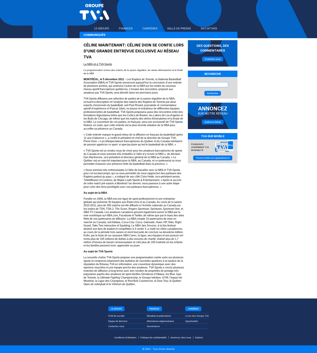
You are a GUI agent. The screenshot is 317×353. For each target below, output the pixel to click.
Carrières (150, 28)
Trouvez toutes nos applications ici (213, 158)
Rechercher (212, 93)
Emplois (199, 337)
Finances (126, 28)
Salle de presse (179, 28)
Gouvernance (153, 326)
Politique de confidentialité (153, 337)
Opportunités (191, 321)
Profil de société (116, 316)
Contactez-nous (213, 59)
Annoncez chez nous (181, 337)
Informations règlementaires (160, 321)
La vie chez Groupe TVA (197, 316)
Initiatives (209, 28)
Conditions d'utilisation (125, 337)
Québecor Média (213, 122)
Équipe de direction (117, 321)
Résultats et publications (159, 316)
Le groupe (101, 28)
